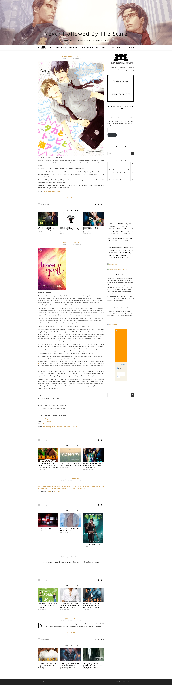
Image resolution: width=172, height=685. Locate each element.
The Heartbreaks (46, 421)
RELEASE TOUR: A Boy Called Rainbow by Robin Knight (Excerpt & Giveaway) (93, 465)
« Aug (109, 183)
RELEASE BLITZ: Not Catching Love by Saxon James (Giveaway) (91, 230)
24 (109, 179)
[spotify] (133, 47)
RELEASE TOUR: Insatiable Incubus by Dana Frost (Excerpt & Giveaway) (69, 665)
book (65, 242)
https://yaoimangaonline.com (52, 191)
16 (132, 172)
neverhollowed (45, 204)
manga (64, 56)
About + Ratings (101, 47)
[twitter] (129, 47)
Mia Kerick (57, 492)
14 (124, 172)
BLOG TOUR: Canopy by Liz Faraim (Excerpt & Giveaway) (70, 464)
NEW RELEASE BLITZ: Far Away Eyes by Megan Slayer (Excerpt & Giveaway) (69, 605)
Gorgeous (48, 419)
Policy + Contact (116, 47)
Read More (71, 197)
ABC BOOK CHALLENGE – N (93, 544)
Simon (39, 363)
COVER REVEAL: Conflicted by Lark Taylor (70, 529)
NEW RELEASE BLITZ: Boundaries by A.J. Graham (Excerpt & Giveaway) (92, 665)
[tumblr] (131, 47)
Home (51, 47)
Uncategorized (74, 56)
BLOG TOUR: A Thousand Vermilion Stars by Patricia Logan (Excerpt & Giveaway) (48, 465)
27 (121, 179)
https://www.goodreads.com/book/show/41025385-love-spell (60, 427)
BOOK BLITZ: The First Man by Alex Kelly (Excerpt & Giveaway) (47, 605)
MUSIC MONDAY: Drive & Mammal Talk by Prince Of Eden (69, 230)
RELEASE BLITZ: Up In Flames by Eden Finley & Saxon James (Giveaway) (91, 605)
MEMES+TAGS (73, 47)
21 (124, 176)
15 (128, 172)
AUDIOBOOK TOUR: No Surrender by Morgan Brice (47, 229)
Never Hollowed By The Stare (86, 33)
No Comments (77, 58)
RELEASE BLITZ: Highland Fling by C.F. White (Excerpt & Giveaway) (47, 665)
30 (132, 179)
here (39, 402)
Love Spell (49, 492)
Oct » (113, 183)
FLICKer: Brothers (44, 528)
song (65, 478)
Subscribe (112, 135)
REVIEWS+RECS (60, 47)
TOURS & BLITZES (87, 47)
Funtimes (44, 423)
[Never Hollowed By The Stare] (43, 47)
